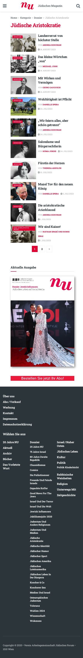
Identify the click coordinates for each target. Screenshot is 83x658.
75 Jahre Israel (38, 451)
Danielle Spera (51, 104)
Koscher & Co (37, 582)
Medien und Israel (40, 592)
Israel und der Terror (41, 501)
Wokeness (36, 620)
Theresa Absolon (52, 168)
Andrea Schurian (52, 45)
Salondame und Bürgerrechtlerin (49, 144)
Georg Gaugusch (52, 87)
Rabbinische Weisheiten (65, 476)
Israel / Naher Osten (65, 444)
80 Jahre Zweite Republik (38, 458)
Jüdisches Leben (67, 451)
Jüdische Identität (40, 545)
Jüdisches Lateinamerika (38, 568)
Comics (34, 469)
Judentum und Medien (38, 531)
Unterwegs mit (66, 489)
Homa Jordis (49, 151)
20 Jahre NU (11, 442)
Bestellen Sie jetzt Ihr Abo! (42, 378)
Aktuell (7, 448)
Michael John (50, 66)
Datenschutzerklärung (17, 424)
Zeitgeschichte (66, 495)
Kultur (61, 457)
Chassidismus (37, 464)
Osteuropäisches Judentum (39, 599)
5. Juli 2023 (68, 194)
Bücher (7, 459)
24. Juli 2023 (46, 109)
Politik (61, 463)
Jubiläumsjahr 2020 (41, 516)
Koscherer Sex (38, 587)
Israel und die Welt (40, 506)
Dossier (38, 17)
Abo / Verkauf (12, 402)
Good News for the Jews (40, 495)
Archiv (7, 453)
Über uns (8, 396)
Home (14, 17)
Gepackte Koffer (39, 488)
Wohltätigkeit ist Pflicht (55, 99)
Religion (62, 484)
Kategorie (25, 17)
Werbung (9, 407)
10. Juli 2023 (46, 172)
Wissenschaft (37, 615)
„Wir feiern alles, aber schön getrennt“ (53, 122)
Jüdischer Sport (38, 556)
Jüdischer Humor (39, 551)
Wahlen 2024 (37, 610)
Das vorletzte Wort (21, 228)
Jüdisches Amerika (40, 561)
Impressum (10, 419)
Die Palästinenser (39, 475)
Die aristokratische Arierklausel (51, 207)
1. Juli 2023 (45, 219)
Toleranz (35, 605)
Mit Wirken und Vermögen (49, 80)
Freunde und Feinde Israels (41, 481)
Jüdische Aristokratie (57, 17)
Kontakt (8, 413)
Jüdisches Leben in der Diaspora (40, 576)
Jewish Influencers (40, 511)
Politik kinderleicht (68, 467)
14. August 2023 (48, 49)
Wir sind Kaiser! (49, 227)
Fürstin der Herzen (51, 163)
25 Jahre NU (36, 446)
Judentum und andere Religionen (40, 523)
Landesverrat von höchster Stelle (50, 38)
